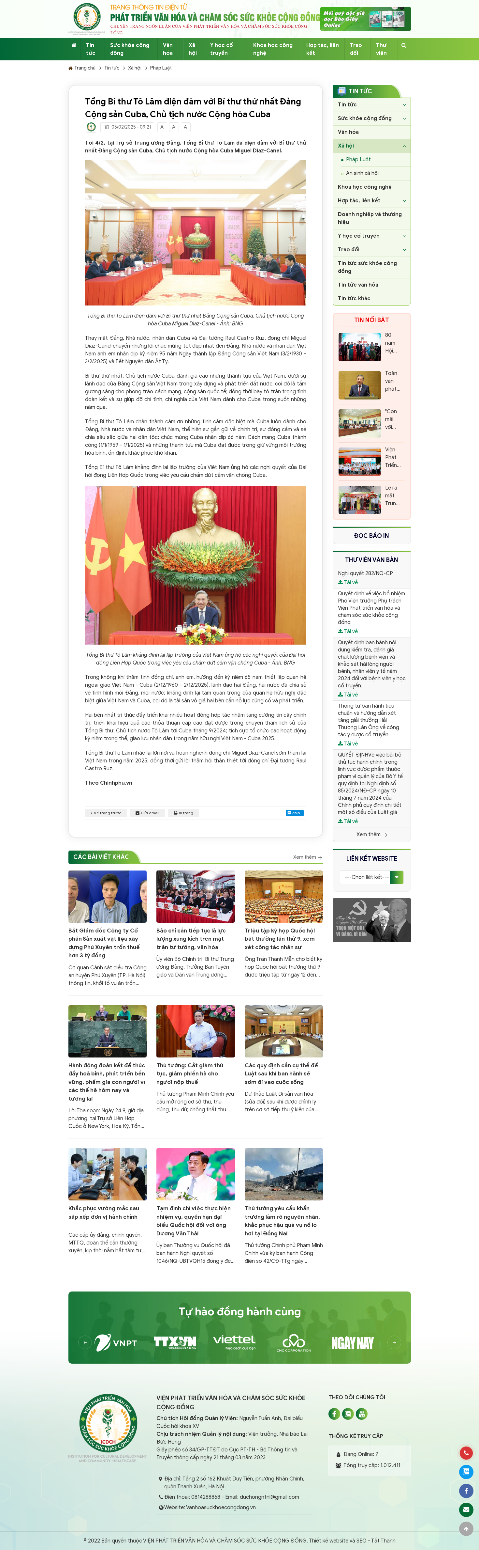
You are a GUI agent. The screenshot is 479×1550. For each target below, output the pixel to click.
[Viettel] (239, 1343)
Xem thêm (305, 857)
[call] (466, 1453)
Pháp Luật (161, 68)
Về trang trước (107, 812)
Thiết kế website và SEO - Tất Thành (352, 1541)
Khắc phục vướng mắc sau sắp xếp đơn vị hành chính (103, 1212)
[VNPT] (120, 1343)
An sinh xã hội (362, 173)
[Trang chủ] (74, 45)
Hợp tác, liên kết (322, 49)
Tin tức (90, 49)
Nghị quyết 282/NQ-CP (365, 573)
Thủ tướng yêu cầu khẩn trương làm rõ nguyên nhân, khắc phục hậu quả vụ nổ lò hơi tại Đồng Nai (282, 1221)
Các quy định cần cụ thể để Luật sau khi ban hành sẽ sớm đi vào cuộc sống (281, 1074)
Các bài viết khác (101, 857)
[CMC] (298, 1343)
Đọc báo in (371, 536)
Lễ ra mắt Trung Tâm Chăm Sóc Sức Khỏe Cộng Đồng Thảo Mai (392, 496)
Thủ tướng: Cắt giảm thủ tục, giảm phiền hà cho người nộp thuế (189, 1074)
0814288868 (205, 1497)
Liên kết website (371, 858)
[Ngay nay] (358, 1343)
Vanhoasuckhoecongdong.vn (221, 1507)
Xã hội (193, 49)
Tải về (350, 582)
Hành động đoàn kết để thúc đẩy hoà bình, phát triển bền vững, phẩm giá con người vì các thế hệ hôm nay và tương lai (106, 1082)
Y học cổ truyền (221, 49)
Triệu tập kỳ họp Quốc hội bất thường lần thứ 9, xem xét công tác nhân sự (280, 939)
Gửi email (150, 812)
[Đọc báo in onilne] (365, 19)
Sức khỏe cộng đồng (129, 49)
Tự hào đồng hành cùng (240, 1312)
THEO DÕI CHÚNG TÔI (356, 1397)
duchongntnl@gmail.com (269, 1497)
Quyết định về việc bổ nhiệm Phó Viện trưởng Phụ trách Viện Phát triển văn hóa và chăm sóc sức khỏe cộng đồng (371, 608)
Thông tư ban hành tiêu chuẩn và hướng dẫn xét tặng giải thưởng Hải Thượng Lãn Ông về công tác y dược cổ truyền (368, 720)
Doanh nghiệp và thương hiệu (370, 218)
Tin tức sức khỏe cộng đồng (367, 267)
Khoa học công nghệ (273, 49)
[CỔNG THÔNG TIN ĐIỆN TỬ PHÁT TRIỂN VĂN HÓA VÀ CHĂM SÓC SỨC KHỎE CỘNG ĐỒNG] (86, 19)
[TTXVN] (180, 1343)
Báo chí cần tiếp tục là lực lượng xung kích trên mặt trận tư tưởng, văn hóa (191, 939)
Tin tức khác (354, 298)
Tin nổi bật (371, 320)
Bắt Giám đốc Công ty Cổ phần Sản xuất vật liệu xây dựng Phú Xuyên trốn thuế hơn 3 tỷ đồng (104, 943)
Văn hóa (168, 49)
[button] (394, 1342)
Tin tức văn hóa (358, 285)
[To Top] (466, 1528)
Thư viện (381, 49)
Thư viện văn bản (371, 560)
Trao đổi (356, 49)
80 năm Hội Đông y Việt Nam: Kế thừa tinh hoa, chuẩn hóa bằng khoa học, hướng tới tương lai (393, 343)
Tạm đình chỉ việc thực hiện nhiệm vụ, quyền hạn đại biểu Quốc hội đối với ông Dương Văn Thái (193, 1221)
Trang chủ (84, 68)
